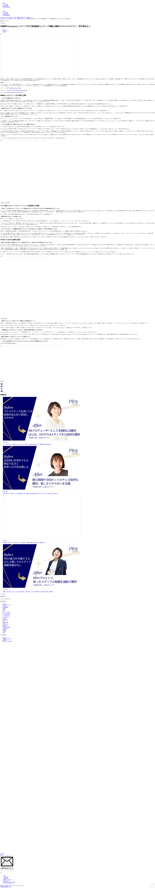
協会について (6, 880)
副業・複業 (5, 622)
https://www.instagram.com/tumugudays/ (20, 90)
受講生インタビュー (7, 638)
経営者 (4, 31)
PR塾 (4, 3)
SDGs (4, 609)
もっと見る (2, 593)
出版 (4, 621)
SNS (4, 29)
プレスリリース (6, 617)
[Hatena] (77, 389)
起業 (4, 632)
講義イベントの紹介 (7, 641)
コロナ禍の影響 (6, 614)
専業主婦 (5, 626)
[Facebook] (77, 384)
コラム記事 (5, 4)
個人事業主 (5, 619)
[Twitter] (77, 386)
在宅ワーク (5, 623)
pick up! (4, 603)
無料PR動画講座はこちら (5, 886)
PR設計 (4, 608)
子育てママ (5, 30)
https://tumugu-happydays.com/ (15, 88)
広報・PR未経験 (6, 627)
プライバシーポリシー (8, 883)
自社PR (4, 631)
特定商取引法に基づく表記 (9, 882)
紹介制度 (5, 628)
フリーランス (6, 615)
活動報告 (5, 639)
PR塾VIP (5, 606)
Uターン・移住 (6, 612)
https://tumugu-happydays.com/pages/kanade (14, 92)
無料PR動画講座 (6, 6)
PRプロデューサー (7, 604)
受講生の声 (5, 878)
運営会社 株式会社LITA (5, 885)
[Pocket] (77, 391)
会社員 (4, 618)
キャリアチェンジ (7, 613)
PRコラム (5, 637)
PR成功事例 (5, 607)
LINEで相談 (5, 5)
